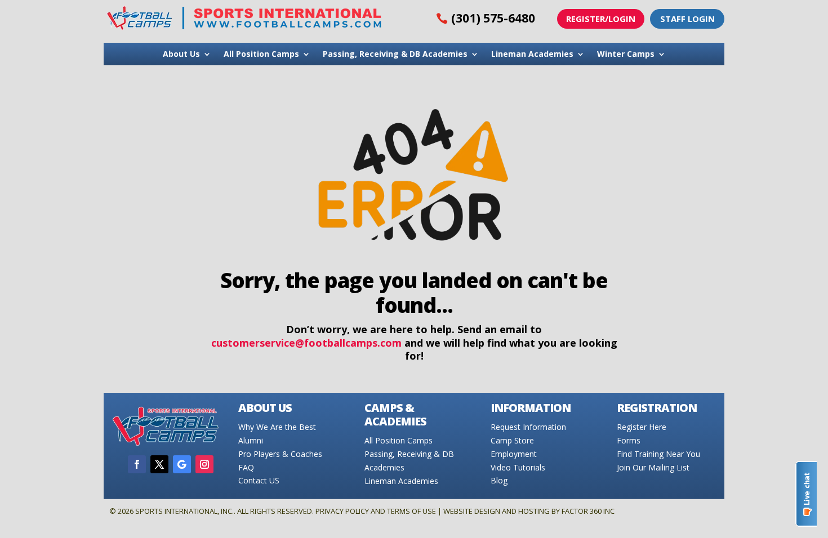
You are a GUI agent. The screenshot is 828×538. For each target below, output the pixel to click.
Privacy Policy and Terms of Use (375, 511)
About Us (181, 54)
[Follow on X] (159, 464)
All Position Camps (261, 54)
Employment (514, 454)
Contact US (258, 480)
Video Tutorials (518, 467)
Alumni (250, 440)
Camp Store (512, 440)
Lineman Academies (532, 54)
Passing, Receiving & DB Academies (395, 54)
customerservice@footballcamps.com (306, 342)
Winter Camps (626, 54)
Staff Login (687, 18)
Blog (499, 480)
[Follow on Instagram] (204, 464)
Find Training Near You (658, 454)
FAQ (246, 467)
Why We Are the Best (277, 427)
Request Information (528, 427)
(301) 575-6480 (493, 18)
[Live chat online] (806, 494)
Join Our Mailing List (653, 467)
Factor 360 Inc (588, 511)
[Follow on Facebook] (137, 464)
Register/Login (600, 18)
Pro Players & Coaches (280, 454)
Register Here (641, 427)
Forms (628, 440)
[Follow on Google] (182, 464)
